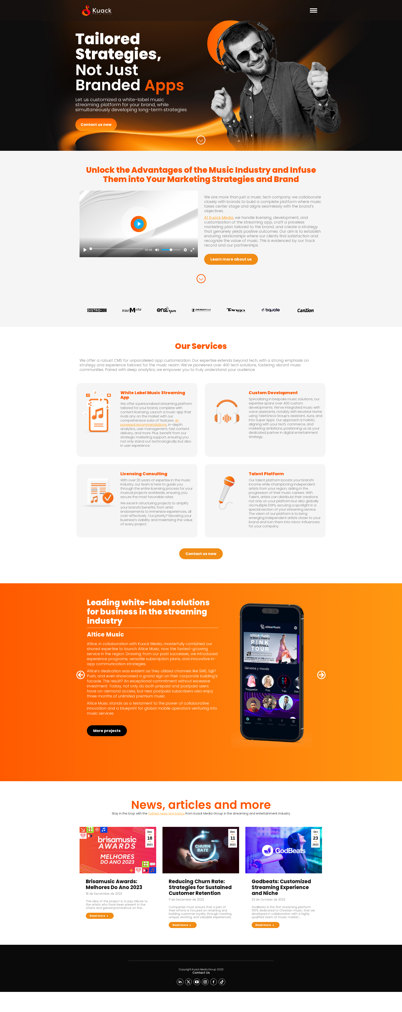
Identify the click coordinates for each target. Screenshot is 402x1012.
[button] (80, 675)
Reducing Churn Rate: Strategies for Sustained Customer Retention (200, 887)
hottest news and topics (166, 813)
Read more (97, 916)
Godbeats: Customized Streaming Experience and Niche (281, 887)
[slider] (116, 249)
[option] (97, 310)
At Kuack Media (218, 217)
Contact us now (96, 124)
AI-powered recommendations (149, 422)
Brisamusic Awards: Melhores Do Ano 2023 (114, 884)
